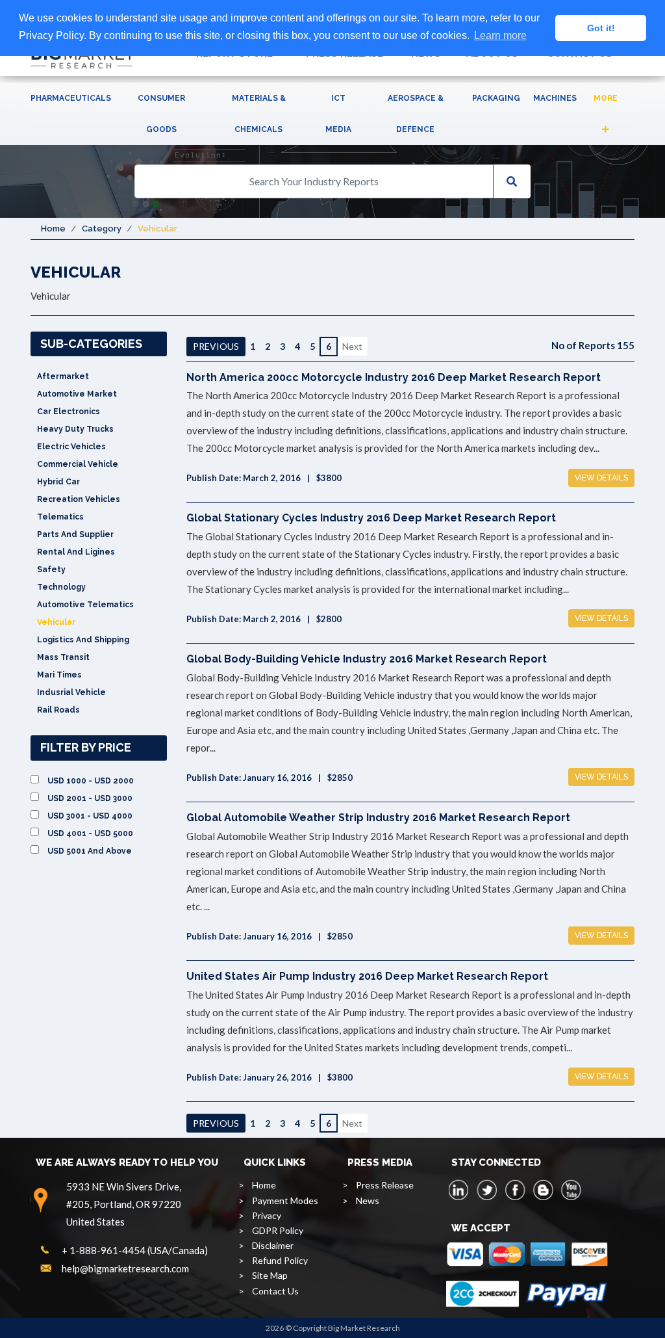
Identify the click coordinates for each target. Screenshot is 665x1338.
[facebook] (515, 1189)
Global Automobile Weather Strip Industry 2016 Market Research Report (378, 817)
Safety (51, 569)
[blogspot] (543, 1189)
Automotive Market (77, 394)
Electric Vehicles (71, 446)
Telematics (60, 516)
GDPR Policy (277, 1230)
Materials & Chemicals (259, 114)
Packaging (496, 98)
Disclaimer (273, 1245)
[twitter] (487, 1189)
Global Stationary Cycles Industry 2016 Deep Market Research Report (371, 518)
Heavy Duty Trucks (75, 429)
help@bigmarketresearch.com (125, 1268)
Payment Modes (285, 1200)
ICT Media (338, 114)
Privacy (266, 1215)
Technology (61, 587)
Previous (216, 346)
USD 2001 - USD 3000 (89, 798)
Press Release (385, 1184)
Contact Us (275, 1290)
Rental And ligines (76, 552)
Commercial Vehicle (77, 464)
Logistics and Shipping (83, 639)
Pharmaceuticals (71, 98)
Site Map (270, 1275)
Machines (555, 98)
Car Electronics (68, 411)
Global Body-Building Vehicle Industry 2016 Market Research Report (366, 659)
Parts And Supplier (75, 534)
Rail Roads (58, 710)
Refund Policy (280, 1260)
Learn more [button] (500, 35)
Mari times (59, 674)
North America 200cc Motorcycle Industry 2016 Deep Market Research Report (393, 377)
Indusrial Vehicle (71, 692)
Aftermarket (63, 376)
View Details (601, 477)
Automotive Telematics (85, 604)
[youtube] (570, 1189)
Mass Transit (63, 657)
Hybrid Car (58, 481)
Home (53, 228)
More (606, 98)
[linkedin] (459, 1189)
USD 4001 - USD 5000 (90, 833)
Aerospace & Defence (416, 114)
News (367, 1200)
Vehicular (56, 622)
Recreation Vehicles (78, 499)
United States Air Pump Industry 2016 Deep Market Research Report (367, 976)
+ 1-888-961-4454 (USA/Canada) (135, 1250)
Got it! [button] (601, 28)
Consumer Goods (161, 114)
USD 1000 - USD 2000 (90, 780)
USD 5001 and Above (89, 851)
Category (101, 228)
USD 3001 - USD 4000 (89, 815)
